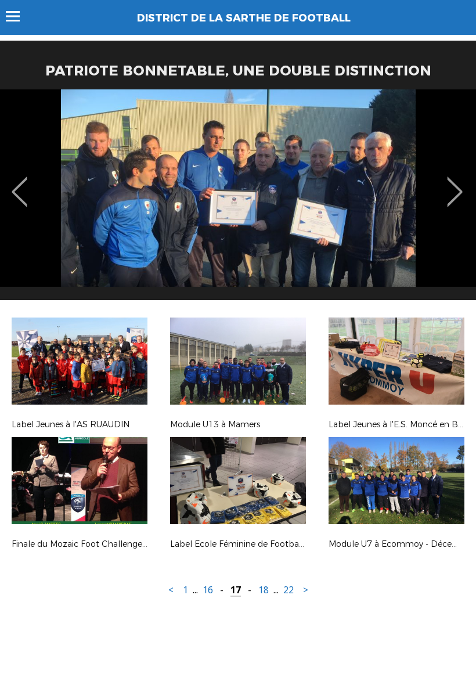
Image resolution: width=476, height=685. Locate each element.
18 (263, 590)
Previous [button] (19, 183)
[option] (238, 199)
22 (288, 590)
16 (208, 590)
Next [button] (455, 183)
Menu (18, 16)
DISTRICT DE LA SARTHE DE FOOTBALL (244, 18)
